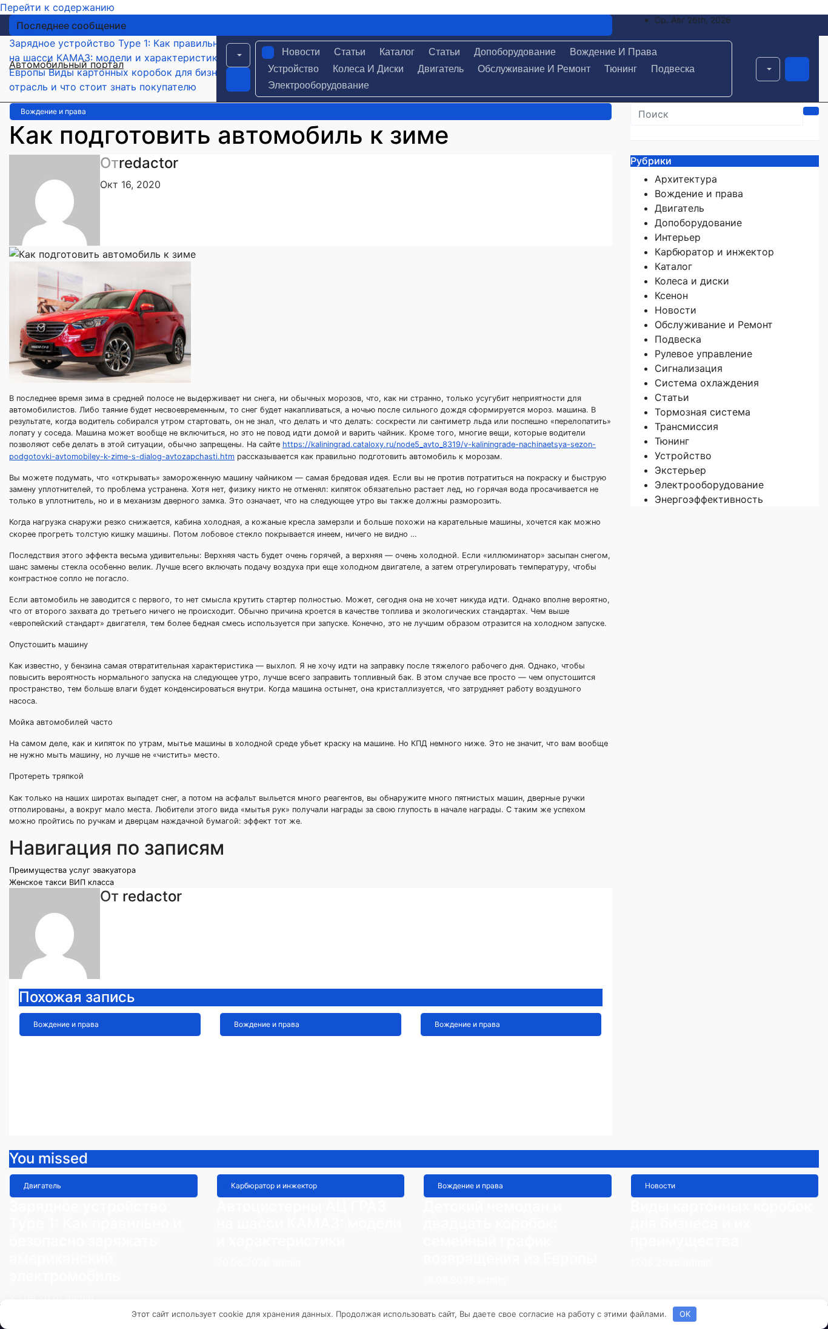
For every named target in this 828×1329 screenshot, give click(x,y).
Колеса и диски (368, 68)
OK (684, 1314)
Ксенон (671, 295)
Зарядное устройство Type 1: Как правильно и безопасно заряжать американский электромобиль (95, 1241)
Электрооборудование (318, 85)
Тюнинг (620, 68)
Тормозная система (702, 412)
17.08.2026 (656, 1262)
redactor (148, 163)
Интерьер (678, 237)
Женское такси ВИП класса (61, 882)
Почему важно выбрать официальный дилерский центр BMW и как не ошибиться (309, 1071)
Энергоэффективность (709, 499)
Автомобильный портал (66, 64)
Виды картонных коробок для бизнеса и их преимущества (721, 1223)
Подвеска (673, 68)
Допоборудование (515, 51)
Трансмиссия (686, 426)
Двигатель (441, 68)
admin (95, 1118)
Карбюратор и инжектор (714, 252)
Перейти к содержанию (57, 7)
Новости (301, 51)
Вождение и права (613, 51)
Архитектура (686, 179)
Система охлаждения (707, 383)
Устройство (293, 68)
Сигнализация (689, 368)
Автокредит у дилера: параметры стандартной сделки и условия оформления (509, 1071)
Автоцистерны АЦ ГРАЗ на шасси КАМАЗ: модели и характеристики (308, 1223)
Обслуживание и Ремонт (534, 68)
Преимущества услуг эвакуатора (72, 870)
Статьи (350, 51)
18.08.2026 (450, 1280)
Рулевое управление (703, 354)
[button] (238, 55)
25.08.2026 (37, 1297)
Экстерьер (680, 470)
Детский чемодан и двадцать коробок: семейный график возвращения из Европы (106, 1071)
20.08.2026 (244, 1262)
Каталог (397, 51)
